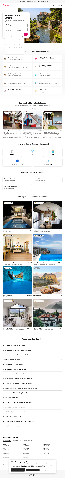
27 (14, 49)
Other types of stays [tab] (17, 440)
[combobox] (16, 26)
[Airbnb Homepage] (6, 5)
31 (6, 52)
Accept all (18, 470)
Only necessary (32, 470)
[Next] (35, 109)
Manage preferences (47, 470)
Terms (34, 475)
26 (11, 49)
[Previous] (30, 109)
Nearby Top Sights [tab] (28, 440)
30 (21, 49)
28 (16, 49)
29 (19, 49)
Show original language (43, 1)
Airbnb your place (57, 5)
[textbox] (10, 30)
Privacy (30, 475)
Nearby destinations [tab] (7, 440)
